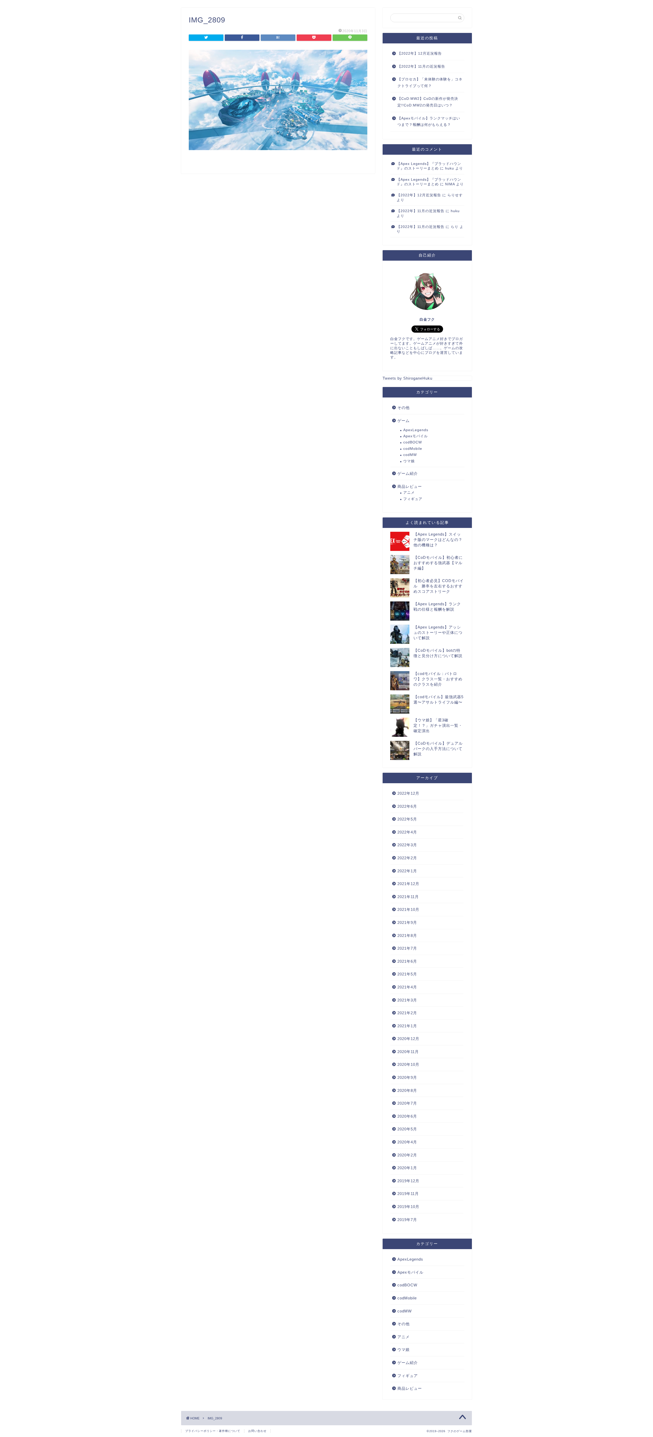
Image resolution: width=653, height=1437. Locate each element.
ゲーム (403, 420)
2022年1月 (407, 871)
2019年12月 (408, 1181)
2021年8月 (407, 935)
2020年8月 (407, 1090)
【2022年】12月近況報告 (419, 53)
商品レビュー (409, 486)
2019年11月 (408, 1193)
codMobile (412, 449)
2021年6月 (407, 961)
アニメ (409, 492)
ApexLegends (415, 430)
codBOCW (412, 442)
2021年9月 (407, 922)
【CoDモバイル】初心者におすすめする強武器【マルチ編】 (438, 562)
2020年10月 (408, 1064)
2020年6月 (407, 1116)
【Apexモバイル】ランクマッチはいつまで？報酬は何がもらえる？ (428, 121)
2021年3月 (407, 1000)
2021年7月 (407, 948)
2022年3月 (407, 845)
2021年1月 (407, 1026)
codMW (410, 455)
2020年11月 (408, 1051)
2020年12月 (408, 1038)
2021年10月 (408, 909)
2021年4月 (407, 987)
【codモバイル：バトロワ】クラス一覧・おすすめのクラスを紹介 (437, 678)
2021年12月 (408, 883)
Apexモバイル (415, 436)
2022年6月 (407, 806)
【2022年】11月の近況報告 (421, 66)
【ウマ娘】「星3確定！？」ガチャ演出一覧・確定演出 (437, 725)
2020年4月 (407, 1142)
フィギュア (412, 499)
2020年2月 (407, 1155)
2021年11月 (408, 897)
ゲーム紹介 (407, 473)
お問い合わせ (257, 1430)
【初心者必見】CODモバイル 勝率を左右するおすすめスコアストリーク (438, 586)
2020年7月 (407, 1103)
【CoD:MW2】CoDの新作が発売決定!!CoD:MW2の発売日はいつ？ (427, 102)
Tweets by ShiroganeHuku (407, 378)
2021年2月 (407, 1013)
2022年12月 (408, 793)
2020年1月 (407, 1168)
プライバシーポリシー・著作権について (212, 1430)
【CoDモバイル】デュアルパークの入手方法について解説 (438, 748)
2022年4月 (407, 832)
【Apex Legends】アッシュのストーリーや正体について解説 (437, 632)
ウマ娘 (409, 461)
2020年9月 (407, 1077)
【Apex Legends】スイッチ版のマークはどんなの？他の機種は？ (437, 539)
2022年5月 (407, 819)
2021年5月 (407, 974)
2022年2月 (407, 858)
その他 (403, 407)
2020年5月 (407, 1129)
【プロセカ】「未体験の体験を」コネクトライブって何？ (429, 82)
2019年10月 (408, 1206)
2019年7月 (407, 1219)
